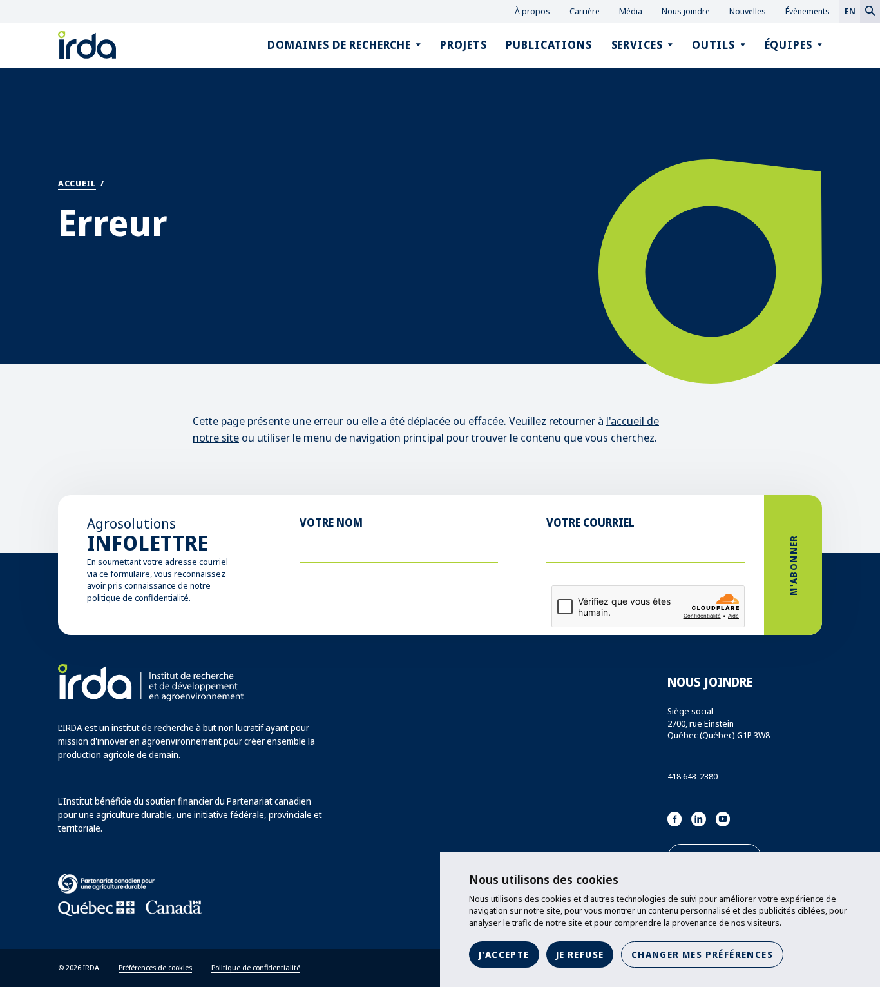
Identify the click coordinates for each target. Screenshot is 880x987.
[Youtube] (723, 819)
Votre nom (331, 522)
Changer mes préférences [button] (702, 954)
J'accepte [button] (504, 954)
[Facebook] (674, 819)
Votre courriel (590, 522)
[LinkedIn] (698, 819)
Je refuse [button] (580, 954)
